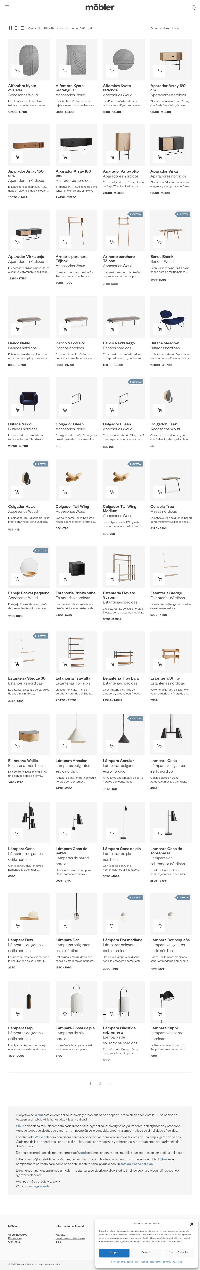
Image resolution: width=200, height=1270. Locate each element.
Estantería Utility (165, 679)
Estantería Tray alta (73, 679)
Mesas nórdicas (163, 512)
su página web (39, 1187)
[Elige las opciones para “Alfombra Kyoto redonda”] (112, 71)
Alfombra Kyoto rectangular (70, 88)
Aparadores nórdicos (168, 96)
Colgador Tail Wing (72, 507)
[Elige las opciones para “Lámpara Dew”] (17, 926)
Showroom (14, 1238)
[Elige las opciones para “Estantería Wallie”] (17, 746)
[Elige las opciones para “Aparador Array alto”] (112, 157)
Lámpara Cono (163, 761)
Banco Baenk (161, 257)
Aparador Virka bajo (26, 257)
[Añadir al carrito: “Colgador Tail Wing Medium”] (112, 492)
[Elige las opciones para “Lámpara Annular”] (65, 746)
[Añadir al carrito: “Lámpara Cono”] (159, 746)
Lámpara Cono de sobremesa (166, 851)
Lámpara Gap (20, 1029)
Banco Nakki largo (119, 344)
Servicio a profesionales (70, 1238)
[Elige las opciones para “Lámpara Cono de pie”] (112, 834)
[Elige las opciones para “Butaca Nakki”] (17, 410)
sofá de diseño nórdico (137, 1164)
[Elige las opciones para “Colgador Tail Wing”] (65, 492)
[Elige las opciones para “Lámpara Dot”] (65, 926)
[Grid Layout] (22, 28)
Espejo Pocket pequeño (28, 594)
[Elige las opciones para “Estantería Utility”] (159, 664)
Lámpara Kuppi (164, 1029)
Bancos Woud (162, 262)
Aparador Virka (164, 172)
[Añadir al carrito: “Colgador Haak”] (17, 492)
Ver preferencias (179, 1253)
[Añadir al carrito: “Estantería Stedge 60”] (17, 664)
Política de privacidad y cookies (125, 1262)
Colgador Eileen (70, 425)
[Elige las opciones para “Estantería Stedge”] (159, 579)
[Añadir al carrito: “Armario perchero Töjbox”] (112, 242)
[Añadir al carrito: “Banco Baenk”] (159, 242)
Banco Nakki (19, 344)
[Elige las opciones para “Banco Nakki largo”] (112, 329)
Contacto (14, 1242)
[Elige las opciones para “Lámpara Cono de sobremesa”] (159, 834)
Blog (58, 1242)
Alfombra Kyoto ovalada (22, 88)
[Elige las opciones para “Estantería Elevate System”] (112, 579)
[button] (192, 1224)
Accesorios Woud (23, 96)
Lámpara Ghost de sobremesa (119, 1031)
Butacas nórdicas (165, 349)
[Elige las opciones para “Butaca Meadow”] (159, 329)
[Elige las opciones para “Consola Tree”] (159, 492)
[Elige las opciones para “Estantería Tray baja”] (112, 664)
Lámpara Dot (67, 941)
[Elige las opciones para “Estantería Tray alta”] (65, 664)
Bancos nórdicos (22, 349)
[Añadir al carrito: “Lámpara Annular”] (112, 746)
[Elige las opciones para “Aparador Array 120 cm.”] (159, 71)
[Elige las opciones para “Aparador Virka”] (159, 157)
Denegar (147, 1253)
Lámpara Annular (71, 761)
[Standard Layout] (10, 28)
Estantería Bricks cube (76, 594)
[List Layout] (16, 28)
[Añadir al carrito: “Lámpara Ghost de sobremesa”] (112, 1014)
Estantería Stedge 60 (27, 679)
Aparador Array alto (121, 172)
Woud (20, 1126)
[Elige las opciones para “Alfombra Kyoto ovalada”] (17, 71)
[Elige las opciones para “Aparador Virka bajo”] (17, 242)
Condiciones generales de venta (156, 1262)
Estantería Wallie (23, 761)
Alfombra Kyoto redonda (117, 88)
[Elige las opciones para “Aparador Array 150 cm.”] (17, 157)
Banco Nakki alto (70, 344)
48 (77, 28)
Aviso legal (177, 1262)
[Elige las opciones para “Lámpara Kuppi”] (159, 1014)
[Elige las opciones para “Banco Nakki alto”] (65, 329)
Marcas (60, 1235)
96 (83, 28)
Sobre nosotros (17, 1235)
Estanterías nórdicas (73, 598)
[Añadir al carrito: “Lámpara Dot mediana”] (112, 926)
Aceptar (114, 1253)
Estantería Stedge (166, 594)
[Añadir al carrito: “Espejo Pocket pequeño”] (17, 579)
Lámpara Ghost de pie (75, 1029)
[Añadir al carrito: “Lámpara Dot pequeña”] (159, 926)
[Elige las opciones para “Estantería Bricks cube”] (65, 579)
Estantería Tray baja (121, 679)
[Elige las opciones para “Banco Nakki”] (17, 329)
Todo (90, 28)
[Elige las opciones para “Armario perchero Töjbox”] (65, 242)
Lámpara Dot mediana (122, 941)
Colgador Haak (163, 425)
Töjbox (163, 1160)
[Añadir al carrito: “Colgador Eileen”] (65, 410)
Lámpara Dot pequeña (170, 941)
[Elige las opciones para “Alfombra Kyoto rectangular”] (65, 71)
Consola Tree (162, 507)
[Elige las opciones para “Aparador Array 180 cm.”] (65, 157)
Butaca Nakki (20, 425)
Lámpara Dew (20, 941)
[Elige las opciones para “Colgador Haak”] (159, 410)
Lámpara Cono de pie (122, 849)
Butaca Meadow (164, 344)
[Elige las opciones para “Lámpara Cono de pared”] (65, 834)
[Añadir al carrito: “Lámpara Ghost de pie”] (65, 1014)
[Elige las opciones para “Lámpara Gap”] (17, 1014)
